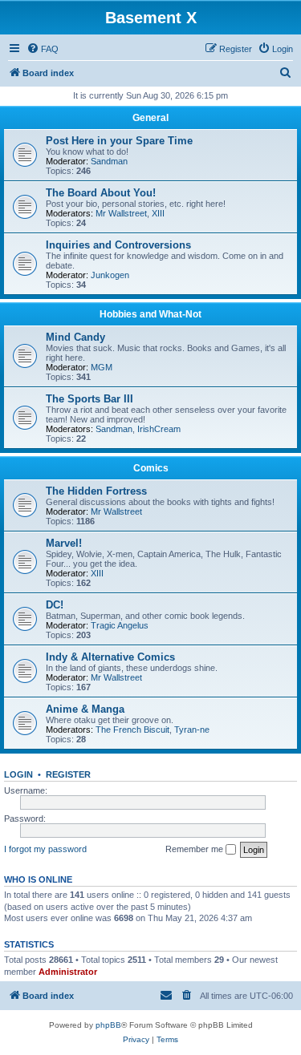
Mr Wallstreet (121, 213)
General (150, 117)
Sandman (109, 161)
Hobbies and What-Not (150, 314)
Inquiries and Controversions (118, 245)
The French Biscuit (132, 729)
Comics (151, 468)
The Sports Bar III (89, 399)
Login (18, 774)
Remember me (195, 849)
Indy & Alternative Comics (110, 657)
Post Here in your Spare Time (119, 141)
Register (68, 774)
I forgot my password (45, 849)
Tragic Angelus (119, 625)
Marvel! (64, 543)
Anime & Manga (85, 709)
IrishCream (159, 429)
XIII (158, 213)
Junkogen (110, 275)
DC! (54, 605)
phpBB (108, 1025)
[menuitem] (42, 49)
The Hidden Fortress (96, 491)
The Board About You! (101, 193)
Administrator (68, 971)
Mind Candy (75, 337)
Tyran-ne (191, 729)
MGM (101, 367)
